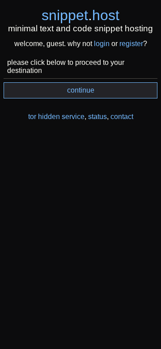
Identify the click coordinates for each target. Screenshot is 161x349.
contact (121, 116)
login (102, 43)
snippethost (80, 15)
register (131, 43)
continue (80, 90)
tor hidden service (56, 116)
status (97, 116)
